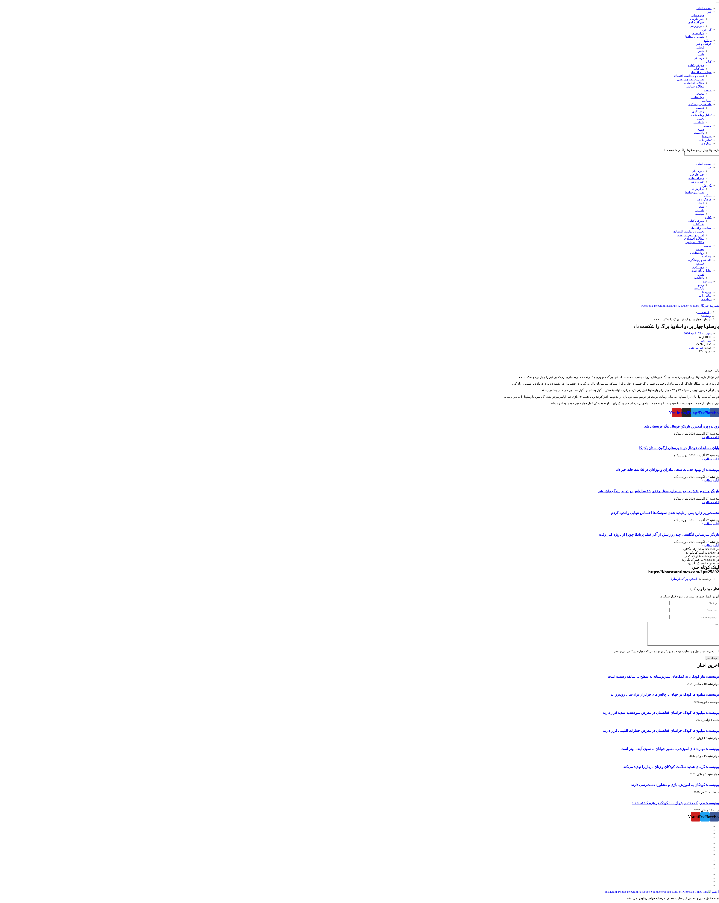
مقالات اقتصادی (694, 238)
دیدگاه (708, 195)
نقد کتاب (698, 224)
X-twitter (683, 305)
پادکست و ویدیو (702, 881)
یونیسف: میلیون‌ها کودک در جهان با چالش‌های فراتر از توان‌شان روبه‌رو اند (665, 694)
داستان (699, 210)
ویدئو (701, 284)
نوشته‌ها (707, 315)
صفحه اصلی (704, 163)
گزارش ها (698, 188)
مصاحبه (707, 256)
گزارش (707, 185)
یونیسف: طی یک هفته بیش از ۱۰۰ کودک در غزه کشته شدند (675, 803)
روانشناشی (697, 252)
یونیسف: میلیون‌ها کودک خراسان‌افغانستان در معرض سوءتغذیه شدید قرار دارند (661, 713)
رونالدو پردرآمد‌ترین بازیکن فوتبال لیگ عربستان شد (681, 426)
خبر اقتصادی (696, 178)
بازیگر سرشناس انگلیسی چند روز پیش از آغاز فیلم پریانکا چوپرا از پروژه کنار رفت (659, 534)
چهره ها (707, 292)
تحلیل (700, 274)
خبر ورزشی (696, 181)
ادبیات (700, 203)
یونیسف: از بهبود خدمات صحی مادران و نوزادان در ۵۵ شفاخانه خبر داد (667, 470)
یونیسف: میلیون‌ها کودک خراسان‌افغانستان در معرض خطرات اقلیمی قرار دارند (661, 731)
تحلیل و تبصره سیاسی (690, 235)
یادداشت (699, 277)
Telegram (659, 305)
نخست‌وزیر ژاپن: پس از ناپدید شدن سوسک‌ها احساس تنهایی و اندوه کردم (665, 513)
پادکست (699, 288)
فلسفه (700, 263)
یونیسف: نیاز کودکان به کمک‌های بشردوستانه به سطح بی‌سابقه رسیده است (663, 676)
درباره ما (706, 299)
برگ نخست (704, 312)
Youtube (694, 305)
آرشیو (715, 891)
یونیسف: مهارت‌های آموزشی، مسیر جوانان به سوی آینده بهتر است (670, 749)
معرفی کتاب (696, 220)
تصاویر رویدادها (694, 192)
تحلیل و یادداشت (701, 270)
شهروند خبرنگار (709, 305)
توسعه (700, 249)
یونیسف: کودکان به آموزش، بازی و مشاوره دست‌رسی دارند (675, 785)
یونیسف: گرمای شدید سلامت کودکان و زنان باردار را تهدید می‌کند (671, 767)
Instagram (671, 305)
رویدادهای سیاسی (700, 860)
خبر (709, 167)
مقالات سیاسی (694, 242)
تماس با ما (705, 295)
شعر (701, 206)
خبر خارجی (697, 174)
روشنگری (698, 267)
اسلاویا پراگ (689, 578)
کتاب (708, 217)
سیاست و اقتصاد (701, 227)
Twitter (622, 891)
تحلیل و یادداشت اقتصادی (688, 231)
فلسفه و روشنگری (700, 260)
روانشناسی (705, 874)
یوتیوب (707, 281)
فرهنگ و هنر (704, 199)
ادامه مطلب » (710, 437)
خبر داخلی (697, 171)
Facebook (647, 305)
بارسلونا (676, 578)
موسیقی (699, 213)
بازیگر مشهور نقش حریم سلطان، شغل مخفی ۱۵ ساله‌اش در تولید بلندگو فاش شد (658, 491)
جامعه (708, 245)
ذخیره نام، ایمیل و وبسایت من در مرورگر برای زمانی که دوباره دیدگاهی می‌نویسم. (664, 651)
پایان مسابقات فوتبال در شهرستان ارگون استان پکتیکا (679, 448)
